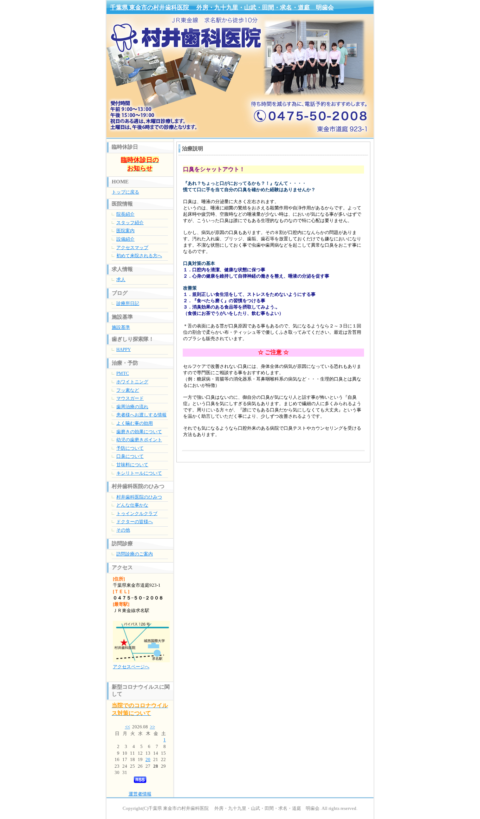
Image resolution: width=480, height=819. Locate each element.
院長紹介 (125, 214)
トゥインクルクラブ (136, 513)
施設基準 (121, 327)
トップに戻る (125, 192)
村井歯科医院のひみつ (139, 497)
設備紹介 (125, 239)
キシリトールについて (139, 473)
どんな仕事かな (132, 505)
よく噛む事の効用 (134, 423)
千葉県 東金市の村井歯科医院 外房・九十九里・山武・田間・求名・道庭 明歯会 (222, 7)
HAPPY (123, 349)
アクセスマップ (132, 247)
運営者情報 (140, 794)
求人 (120, 279)
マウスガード (130, 398)
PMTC (122, 373)
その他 (123, 530)
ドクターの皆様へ (134, 521)
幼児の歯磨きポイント (139, 439)
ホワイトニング (132, 381)
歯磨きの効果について (139, 431)
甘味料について (132, 464)
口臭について (130, 456)
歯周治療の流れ (132, 406)
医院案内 (125, 230)
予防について (130, 448)
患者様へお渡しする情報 (141, 414)
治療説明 (192, 148)
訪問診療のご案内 (134, 554)
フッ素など (127, 390)
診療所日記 (127, 303)
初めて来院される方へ (139, 255)
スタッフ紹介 (130, 222)
